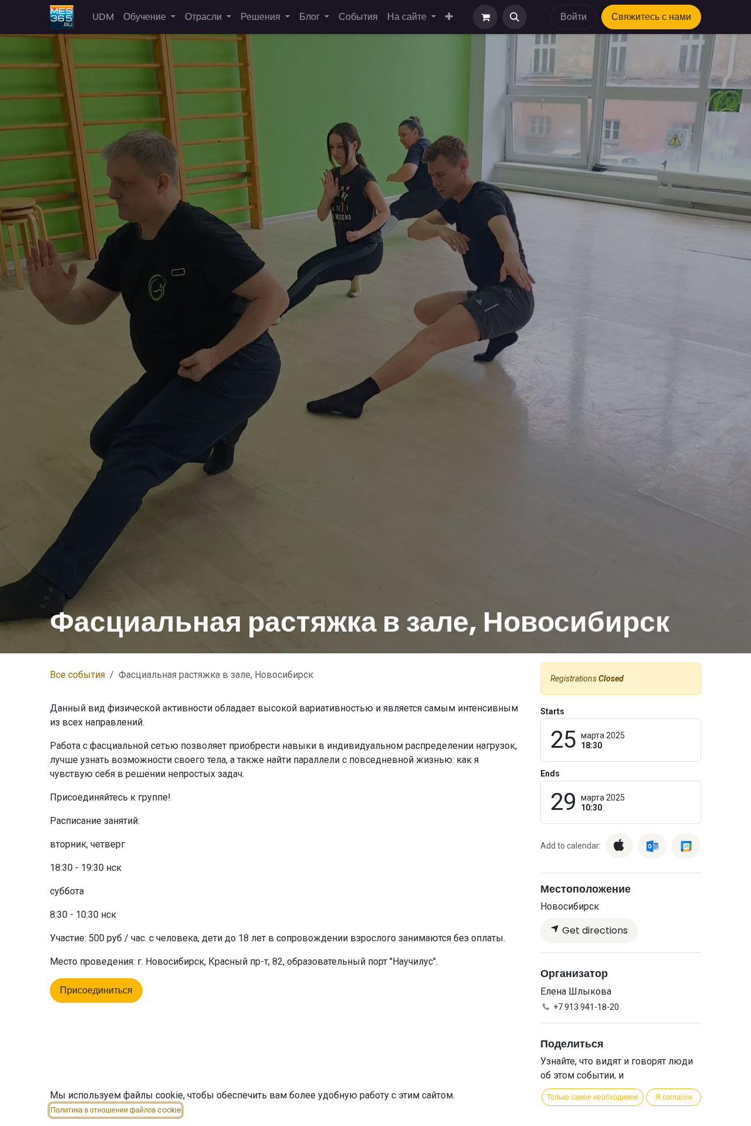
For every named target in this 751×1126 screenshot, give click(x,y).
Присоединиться (96, 990)
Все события (77, 674)
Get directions (594, 930)
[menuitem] (103, 17)
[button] (514, 17)
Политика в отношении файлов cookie (115, 1110)
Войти (573, 16)
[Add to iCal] (619, 845)
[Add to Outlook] (652, 846)
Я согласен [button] (673, 1097)
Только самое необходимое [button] (592, 1097)
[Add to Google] (685, 846)
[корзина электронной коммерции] (485, 17)
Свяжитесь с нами (651, 16)
